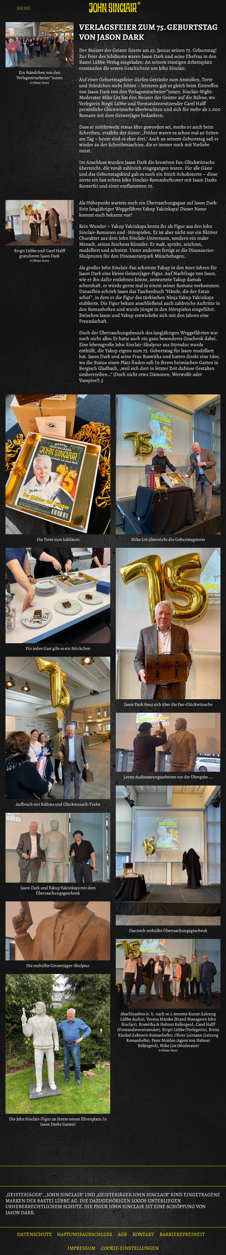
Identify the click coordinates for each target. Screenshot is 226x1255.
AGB (122, 1234)
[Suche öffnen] (217, 8)
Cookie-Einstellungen (130, 1248)
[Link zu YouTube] (127, 1176)
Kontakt (143, 1234)
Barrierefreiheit (182, 1234)
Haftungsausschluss (84, 1234)
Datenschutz (34, 1234)
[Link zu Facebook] (113, 1176)
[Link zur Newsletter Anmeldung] (99, 1176)
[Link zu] (58, 464)
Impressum (81, 1248)
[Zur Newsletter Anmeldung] (201, 8)
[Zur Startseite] (113, 7)
